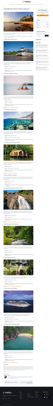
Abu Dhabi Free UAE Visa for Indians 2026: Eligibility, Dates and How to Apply (42, 68)
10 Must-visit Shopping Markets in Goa (12, 362)
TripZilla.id (20, 395)
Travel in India (30, 4)
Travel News (13, 4)
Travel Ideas (35, 4)
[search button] (43, 4)
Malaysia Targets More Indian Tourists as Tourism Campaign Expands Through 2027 (42, 45)
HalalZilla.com (29, 395)
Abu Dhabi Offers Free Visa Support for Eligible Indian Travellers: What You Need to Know (42, 56)
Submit (47, 35)
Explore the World (19, 4)
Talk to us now (43, 15)
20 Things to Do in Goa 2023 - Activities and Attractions (14, 286)
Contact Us (40, 4)
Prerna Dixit (9, 375)
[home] (9, 4)
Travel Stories (25, 4)
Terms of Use (36, 395)
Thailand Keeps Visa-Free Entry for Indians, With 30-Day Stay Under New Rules (42, 50)
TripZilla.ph (20, 398)
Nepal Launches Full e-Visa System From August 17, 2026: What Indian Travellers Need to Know (42, 62)
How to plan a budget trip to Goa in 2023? (12, 107)
